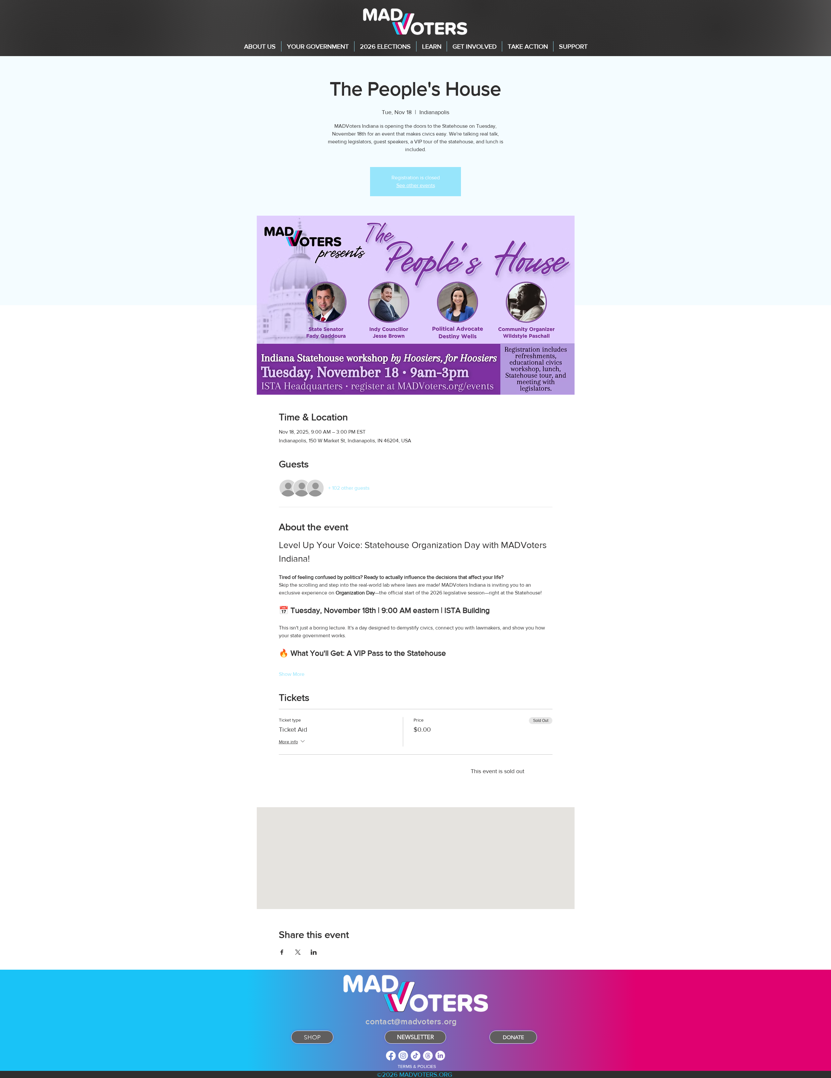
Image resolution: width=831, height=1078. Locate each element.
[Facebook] (391, 1055)
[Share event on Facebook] (282, 952)
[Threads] (428, 1055)
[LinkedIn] (440, 1055)
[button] (260, 46)
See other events (415, 185)
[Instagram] (403, 1055)
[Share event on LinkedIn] (314, 952)
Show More (291, 674)
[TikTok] (415, 1055)
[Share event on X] (298, 952)
